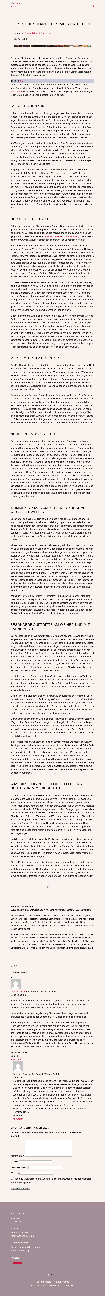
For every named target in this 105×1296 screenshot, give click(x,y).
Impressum (16, 1218)
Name (14, 1161)
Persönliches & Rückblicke (38, 33)
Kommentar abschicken (20, 1188)
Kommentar (17, 1156)
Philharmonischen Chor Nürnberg (62, 236)
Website (14, 1173)
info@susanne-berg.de (22, 1236)
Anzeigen (25, 81)
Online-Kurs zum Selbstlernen (25, 1247)
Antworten (15, 1059)
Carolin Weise (17, 991)
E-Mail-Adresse (19, 1167)
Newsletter (15, 1258)
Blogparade (16, 91)
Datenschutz (16, 1221)
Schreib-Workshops (20, 1250)
